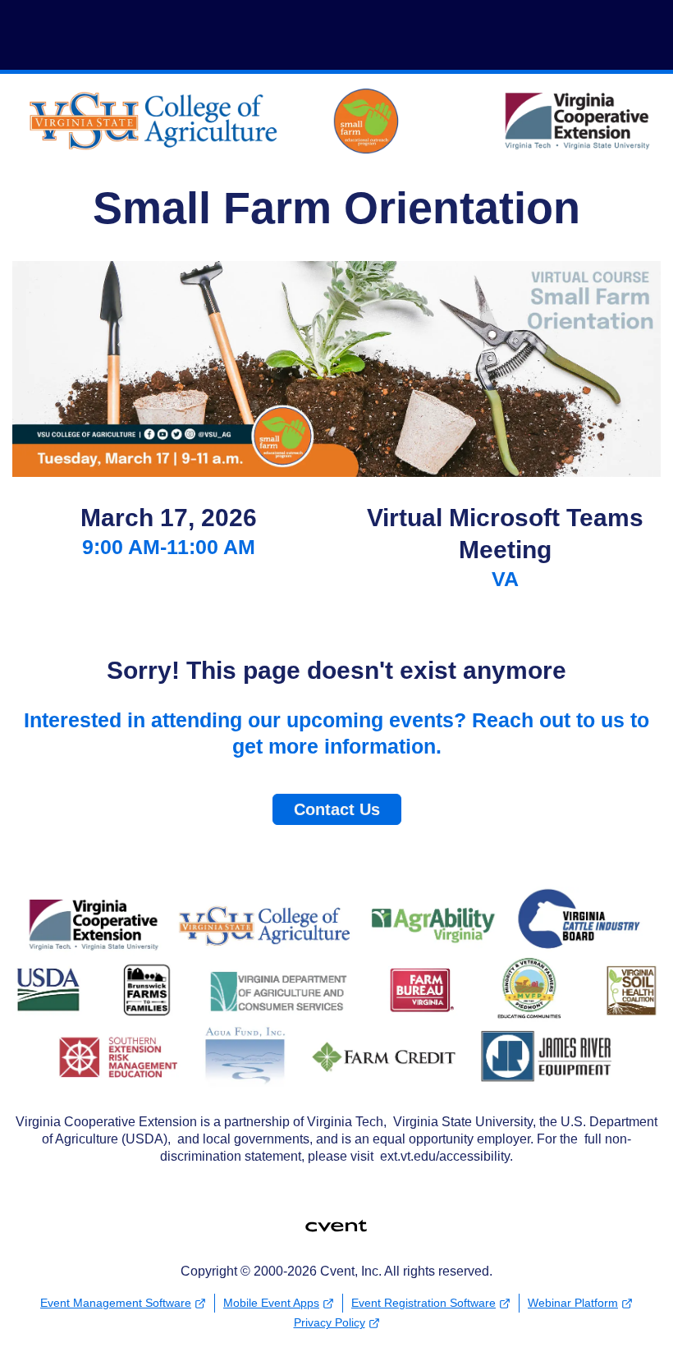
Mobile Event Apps (271, 1302)
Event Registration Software (423, 1302)
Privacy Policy (329, 1322)
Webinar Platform (573, 1302)
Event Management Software (115, 1302)
